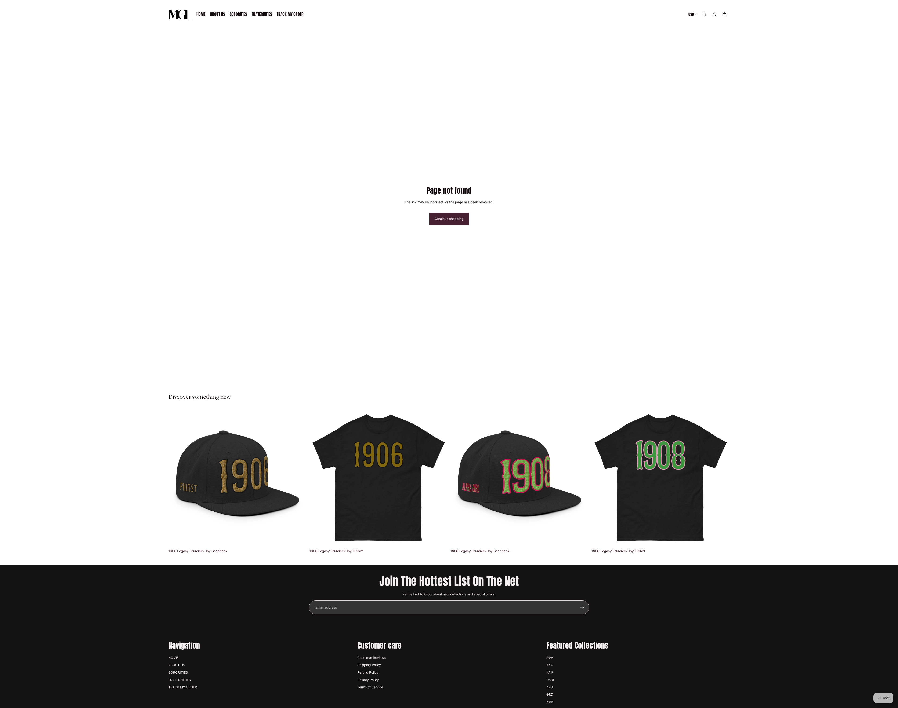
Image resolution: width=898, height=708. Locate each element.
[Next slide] (300, 477)
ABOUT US (176, 665)
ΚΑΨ (549, 672)
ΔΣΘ (549, 687)
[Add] (299, 539)
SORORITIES (178, 672)
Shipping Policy (369, 665)
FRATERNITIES (179, 680)
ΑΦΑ (549, 658)
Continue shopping (449, 219)
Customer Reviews (371, 658)
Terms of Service (370, 687)
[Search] (704, 14)
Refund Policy (367, 672)
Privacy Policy (368, 680)
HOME (173, 658)
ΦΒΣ (549, 695)
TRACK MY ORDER (182, 687)
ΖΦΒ (549, 702)
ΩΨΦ (550, 680)
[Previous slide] (175, 477)
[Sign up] (582, 607)
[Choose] (440, 539)
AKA (549, 665)
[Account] (714, 14)
